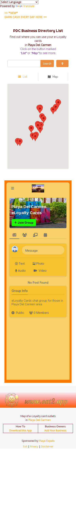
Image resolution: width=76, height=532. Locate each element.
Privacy (34, 446)
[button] (43, 119)
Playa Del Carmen (39, 419)
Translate (28, 6)
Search (47, 63)
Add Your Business (55, 430)
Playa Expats (46, 440)
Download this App (20, 430)
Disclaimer (47, 446)
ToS (25, 446)
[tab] (22, 77)
